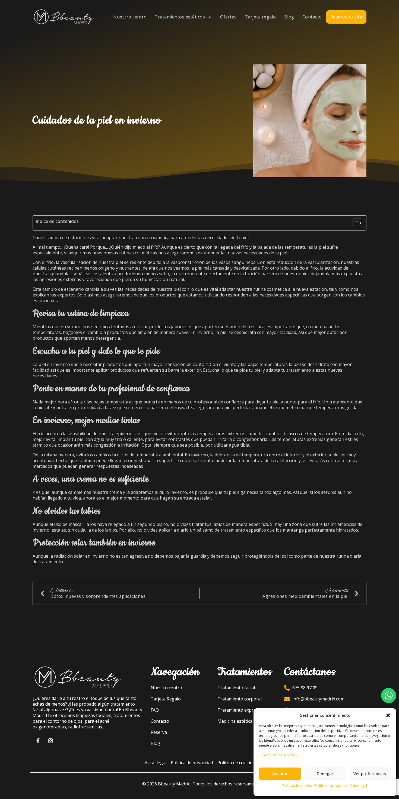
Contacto (312, 17)
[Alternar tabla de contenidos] (355, 223)
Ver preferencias (369, 773)
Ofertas (228, 17)
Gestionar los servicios (279, 755)
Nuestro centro (130, 17)
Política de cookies (297, 785)
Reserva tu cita (346, 17)
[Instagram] (50, 740)
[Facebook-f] (38, 740)
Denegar (325, 773)
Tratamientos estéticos (180, 17)
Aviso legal (358, 785)
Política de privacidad (331, 785)
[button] (388, 715)
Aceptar (280, 773)
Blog (289, 17)
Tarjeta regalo (260, 17)
